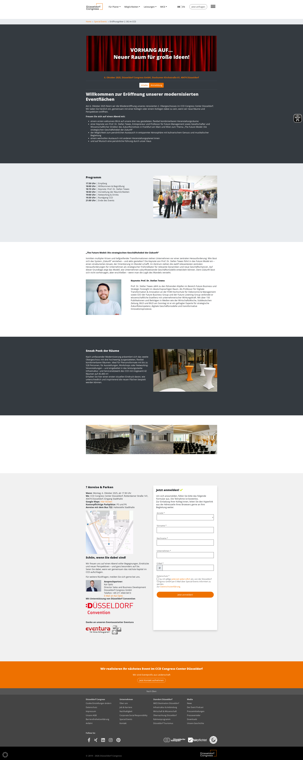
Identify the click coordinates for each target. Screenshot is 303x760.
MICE (162, 6)
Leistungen (149, 6)
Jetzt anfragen (198, 6)
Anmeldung (156, 85)
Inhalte (144, 85)
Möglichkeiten (131, 6)
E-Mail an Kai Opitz (113, 595)
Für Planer (114, 6)
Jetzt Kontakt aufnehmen (151, 680)
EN (183, 6)
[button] (5, 755)
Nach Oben (151, 691)
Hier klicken (106, 501)
